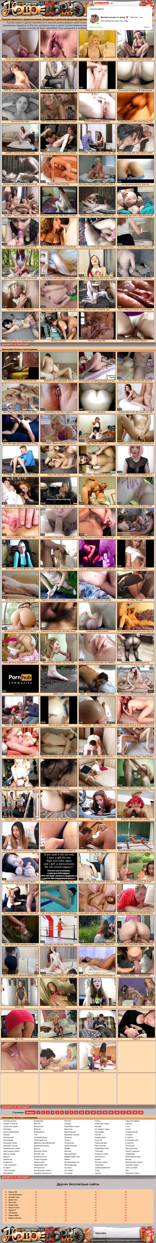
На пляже (68, 1170)
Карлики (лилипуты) (42, 1173)
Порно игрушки (40, 1159)
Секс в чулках (9, 1170)
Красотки (68, 1129)
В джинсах (8, 1162)
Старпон (129, 1137)
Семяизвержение (102, 1168)
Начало (30, 1112)
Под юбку (99, 1151)
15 (111, 1112)
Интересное (39, 1168)
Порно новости (14, 1218)
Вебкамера (8, 1173)
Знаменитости (40, 1157)
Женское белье (40, 1151)
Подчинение (100, 1137)
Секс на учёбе (131, 1168)
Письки (98, 1135)
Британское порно (12, 1151)
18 (129, 1112)
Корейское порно (71, 1126)
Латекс (67, 1140)
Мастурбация (70, 1154)
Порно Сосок (14, 1207)
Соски (128, 1129)
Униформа (130, 1154)
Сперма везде (131, 1132)
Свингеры (99, 1165)
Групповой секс (40, 1140)
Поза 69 (98, 1140)
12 (93, 1112)
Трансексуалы (131, 1148)
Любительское (70, 1146)
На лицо (68, 1168)
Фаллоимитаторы (133, 1157)
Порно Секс (13, 1205)
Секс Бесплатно (15, 1194)
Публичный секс (102, 1148)
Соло (127, 1126)
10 (81, 1112)
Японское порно (132, 1173)
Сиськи (98, 1173)
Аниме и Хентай (11, 1124)
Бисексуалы (9, 1137)
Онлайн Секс (14, 1197)
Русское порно (101, 1162)
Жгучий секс (39, 1154)
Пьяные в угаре (101, 1154)
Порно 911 (13, 1192)
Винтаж (37, 1124)
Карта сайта (100, 1233)
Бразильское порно (12, 1148)
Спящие (129, 1135)
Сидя (97, 1170)
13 (99, 1112)
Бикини (7, 1135)
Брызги (7, 1157)
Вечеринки (38, 1121)
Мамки (67, 1148)
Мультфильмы (70, 1165)
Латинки (68, 1137)
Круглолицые (70, 1132)
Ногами (98, 1126)
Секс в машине (10, 1165)
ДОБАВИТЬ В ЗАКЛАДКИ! (15, 344)
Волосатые (39, 1126)
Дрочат (37, 1148)
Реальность (100, 1157)
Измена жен (39, 1162)
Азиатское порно (11, 1126)
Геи (35, 1135)
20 (141, 1112)
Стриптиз (129, 1143)
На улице (68, 1173)
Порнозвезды (101, 1143)
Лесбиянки (69, 1143)
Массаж (67, 1151)
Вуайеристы (39, 1132)
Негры (97, 1121)
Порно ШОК (14, 1215)
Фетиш (128, 1159)
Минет (67, 1159)
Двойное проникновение (44, 1143)
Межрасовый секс (72, 1157)
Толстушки (130, 1146)
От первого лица (102, 1129)
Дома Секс (13, 1200)
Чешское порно (132, 1165)
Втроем (37, 1129)
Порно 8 (12, 1210)
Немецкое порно (102, 1124)
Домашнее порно (41, 1146)
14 (105, 1112)
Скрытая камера (132, 1121)
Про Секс (12, 1202)
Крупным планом (71, 1135)
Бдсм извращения (11, 1132)
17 (123, 1112)
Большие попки (10, 1143)
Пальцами (99, 1132)
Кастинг (67, 1121)
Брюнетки (8, 1159)
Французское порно (133, 1162)
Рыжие (98, 1159)
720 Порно (13, 1213)
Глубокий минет (41, 1137)
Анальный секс (10, 1121)
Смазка (128, 1124)
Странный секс (131, 1140)
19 (135, 1112)
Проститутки (100, 1146)
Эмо (127, 1170)
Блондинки (8, 1140)
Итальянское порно (42, 1170)
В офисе (7, 1168)
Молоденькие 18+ (72, 1162)
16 (117, 1112)
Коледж (67, 1124)
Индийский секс (41, 1165)
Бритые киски (9, 1154)
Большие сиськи (11, 1146)
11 (87, 1112)
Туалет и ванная (132, 1151)
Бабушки (7, 1129)
